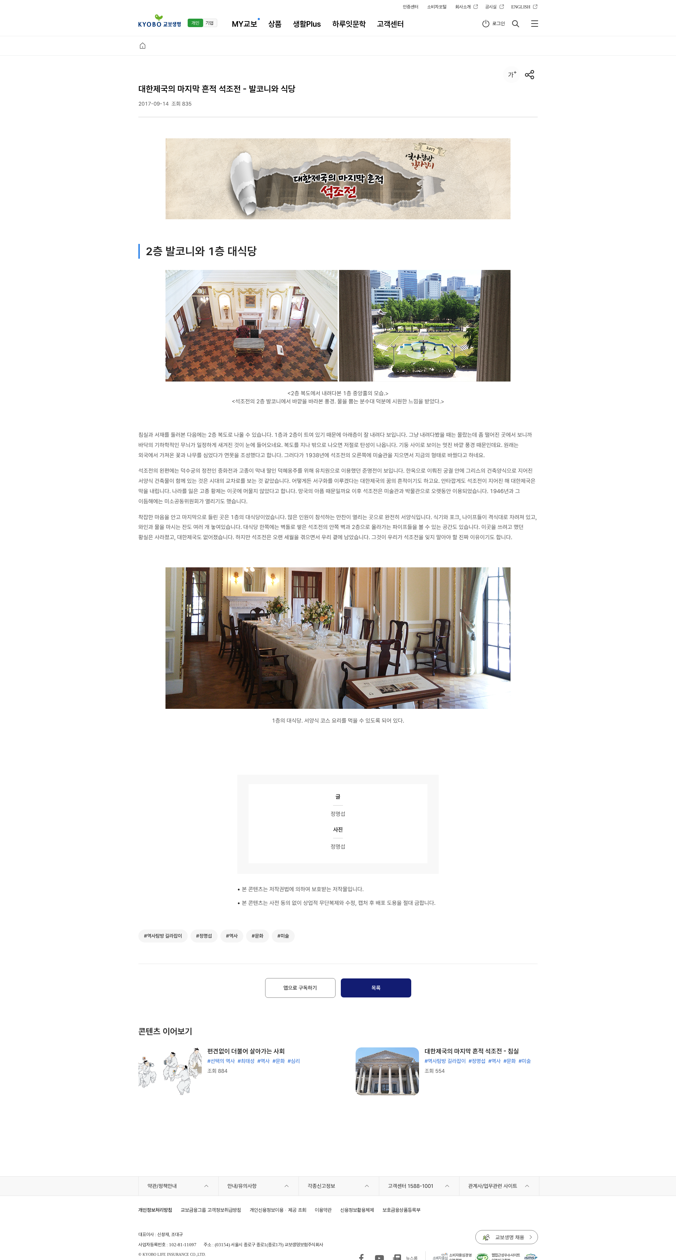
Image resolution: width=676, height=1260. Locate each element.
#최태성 (246, 1061)
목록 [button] (376, 988)
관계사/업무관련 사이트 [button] (492, 1186)
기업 (209, 23)
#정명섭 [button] (204, 936)
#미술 (525, 1061)
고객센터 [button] (390, 24)
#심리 (294, 1061)
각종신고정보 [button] (321, 1186)
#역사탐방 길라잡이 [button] (163, 936)
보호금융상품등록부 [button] (401, 1210)
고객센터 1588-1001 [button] (410, 1186)
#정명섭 (477, 1061)
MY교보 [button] (244, 24)
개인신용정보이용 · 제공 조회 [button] (278, 1210)
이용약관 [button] (323, 1210)
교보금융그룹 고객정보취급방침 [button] (211, 1210)
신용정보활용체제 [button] (357, 1210)
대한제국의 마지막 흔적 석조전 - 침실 (472, 1051)
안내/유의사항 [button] (242, 1186)
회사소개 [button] (463, 7)
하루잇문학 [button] (349, 24)
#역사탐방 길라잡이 (445, 1061)
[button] (159, 20)
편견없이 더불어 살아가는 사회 (246, 1051)
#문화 (279, 1061)
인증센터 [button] (410, 7)
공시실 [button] (491, 7)
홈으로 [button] (142, 46)
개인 (195, 23)
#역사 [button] (232, 936)
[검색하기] (515, 23)
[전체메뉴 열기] (534, 23)
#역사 (263, 1061)
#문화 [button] (257, 936)
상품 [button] (275, 24)
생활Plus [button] (307, 24)
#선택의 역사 (221, 1061)
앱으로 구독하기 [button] (300, 988)
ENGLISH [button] (520, 7)
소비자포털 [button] (436, 7)
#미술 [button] (283, 936)
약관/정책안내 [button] (162, 1186)
